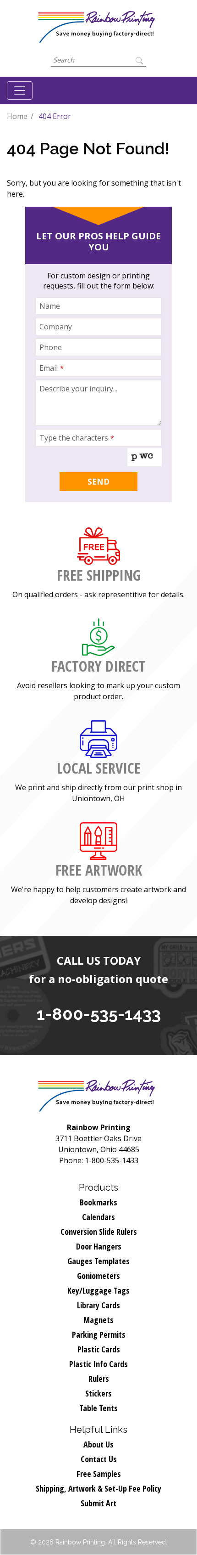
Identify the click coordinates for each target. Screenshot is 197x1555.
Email (51, 368)
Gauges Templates (98, 1261)
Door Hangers (98, 1246)
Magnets (98, 1319)
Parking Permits (99, 1334)
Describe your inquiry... (78, 389)
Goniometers (98, 1275)
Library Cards (98, 1305)
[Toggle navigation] (20, 90)
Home (17, 116)
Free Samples (99, 1473)
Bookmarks (98, 1202)
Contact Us (99, 1459)
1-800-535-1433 (99, 1013)
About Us (98, 1444)
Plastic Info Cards (98, 1363)
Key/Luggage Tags (98, 1290)
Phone (50, 347)
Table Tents (98, 1408)
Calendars (98, 1216)
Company (55, 327)
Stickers (98, 1393)
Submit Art (98, 1503)
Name (49, 306)
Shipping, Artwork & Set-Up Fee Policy (98, 1488)
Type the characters (76, 438)
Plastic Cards (98, 1349)
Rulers (98, 1378)
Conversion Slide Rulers (98, 1231)
